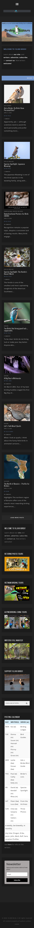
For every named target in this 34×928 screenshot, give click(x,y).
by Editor (6, 491)
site (19, 533)
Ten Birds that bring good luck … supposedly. (16, 329)
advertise (14, 57)
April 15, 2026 (8, 428)
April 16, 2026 (8, 218)
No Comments (7, 224)
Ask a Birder (7, 105)
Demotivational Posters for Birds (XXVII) (16, 214)
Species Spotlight (9, 161)
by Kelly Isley (8, 276)
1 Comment (7, 119)
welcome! (8, 63)
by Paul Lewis (8, 381)
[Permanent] (17, 103)
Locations (6, 481)
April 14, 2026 (8, 488)
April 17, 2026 (8, 113)
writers (7, 536)
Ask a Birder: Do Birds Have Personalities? (14, 109)
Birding (6, 326)
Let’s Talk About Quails (12, 426)
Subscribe (17, 880)
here (10, 844)
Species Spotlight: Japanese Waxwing (14, 165)
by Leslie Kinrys (8, 431)
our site (17, 54)
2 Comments (7, 171)
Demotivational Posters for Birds (13, 211)
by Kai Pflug (7, 116)
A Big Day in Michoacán (12, 378)
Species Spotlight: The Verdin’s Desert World (15, 273)
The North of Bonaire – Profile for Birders (16, 484)
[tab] (17, 78)
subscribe (23, 57)
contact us (11, 539)
